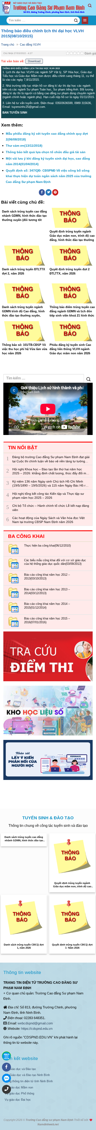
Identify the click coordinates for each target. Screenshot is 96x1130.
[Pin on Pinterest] (55, 192)
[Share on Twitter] (49, 192)
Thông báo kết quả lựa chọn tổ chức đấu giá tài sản (46, 152)
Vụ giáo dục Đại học (18, 1099)
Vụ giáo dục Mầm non (19, 1087)
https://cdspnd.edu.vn (36, 1028)
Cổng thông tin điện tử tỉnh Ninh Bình (29, 1081)
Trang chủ (7, 44)
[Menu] (85, 20)
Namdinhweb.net (48, 1124)
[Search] (92, 7)
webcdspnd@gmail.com (35, 1023)
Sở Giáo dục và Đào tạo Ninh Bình (27, 1075)
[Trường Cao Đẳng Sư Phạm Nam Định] (44, 7)
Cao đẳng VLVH (30, 44)
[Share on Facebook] (42, 192)
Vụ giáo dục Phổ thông (19, 1093)
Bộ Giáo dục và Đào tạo (20, 1069)
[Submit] (75, 20)
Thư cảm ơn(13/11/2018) (24, 145)
